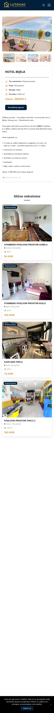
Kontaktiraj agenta (16, 107)
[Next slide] (47, 34)
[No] (51, 704)
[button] (19, 49)
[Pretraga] (43, 5)
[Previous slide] (6, 34)
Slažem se (27, 708)
